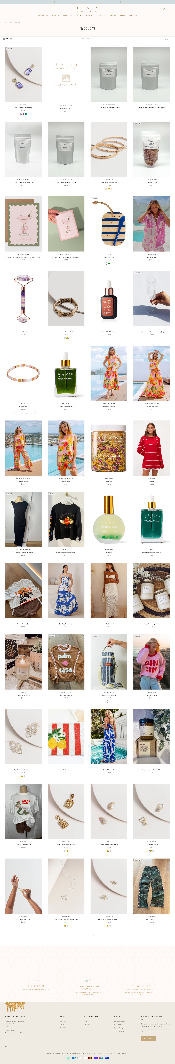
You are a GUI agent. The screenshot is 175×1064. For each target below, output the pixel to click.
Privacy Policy (118, 1024)
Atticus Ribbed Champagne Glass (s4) (152, 332)
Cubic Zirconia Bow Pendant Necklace (66, 919)
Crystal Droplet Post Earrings (109, 845)
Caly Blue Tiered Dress (66, 624)
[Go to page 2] (100, 935)
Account (87, 1024)
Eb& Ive (109, 254)
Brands (113, 16)
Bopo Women (66, 403)
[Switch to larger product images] (4, 39)
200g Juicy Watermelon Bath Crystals (23, 182)
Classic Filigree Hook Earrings (23, 770)
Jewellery (89, 16)
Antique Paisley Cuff (66, 332)
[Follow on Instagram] (6, 1047)
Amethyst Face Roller (23, 332)
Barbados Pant (23, 481)
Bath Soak (109, 481)
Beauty (79, 16)
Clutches (66, 770)
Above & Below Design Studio (120, 1053)
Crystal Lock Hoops (152, 845)
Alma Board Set (109, 257)
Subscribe (148, 1038)
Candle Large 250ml (23, 695)
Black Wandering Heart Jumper (66, 552)
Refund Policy (118, 1028)
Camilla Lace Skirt (109, 624)
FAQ (85, 1021)
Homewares (102, 16)
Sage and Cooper (152, 329)
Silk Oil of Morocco (109, 329)
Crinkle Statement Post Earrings (66, 845)
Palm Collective (152, 254)
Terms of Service (119, 1021)
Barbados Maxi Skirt (152, 407)
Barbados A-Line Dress (109, 407)
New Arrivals (43, 16)
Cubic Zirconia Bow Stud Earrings (109, 919)
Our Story (133, 16)
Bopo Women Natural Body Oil (151, 552)
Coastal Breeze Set (109, 770)
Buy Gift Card (64, 1028)
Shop (11, 23)
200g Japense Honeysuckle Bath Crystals (152, 108)
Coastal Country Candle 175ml (151, 770)
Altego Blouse (151, 257)
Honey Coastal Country (23, 329)
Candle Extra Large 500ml (152, 624)
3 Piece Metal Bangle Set (109, 182)
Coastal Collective (66, 105)
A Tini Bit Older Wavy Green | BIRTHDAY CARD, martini (23, 257)
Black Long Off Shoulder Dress (23, 552)
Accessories (68, 16)
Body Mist (109, 552)
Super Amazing (23, 105)
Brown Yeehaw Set (23, 624)
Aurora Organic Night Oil (66, 407)
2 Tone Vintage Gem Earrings (23, 108)
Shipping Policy (119, 1031)
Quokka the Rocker (23, 254)
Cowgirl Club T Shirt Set (23, 845)
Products (18, 23)
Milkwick (151, 621)
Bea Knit (151, 481)
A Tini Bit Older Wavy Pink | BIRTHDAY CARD (66, 257)
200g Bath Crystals (66, 108)
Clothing (55, 16)
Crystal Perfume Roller (23, 919)
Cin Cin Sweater (152, 695)
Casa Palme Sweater (66, 695)
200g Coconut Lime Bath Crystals (109, 108)
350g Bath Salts (152, 182)
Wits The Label (66, 621)
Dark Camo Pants (151, 919)
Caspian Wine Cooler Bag (109, 695)
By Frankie (66, 549)
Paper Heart (151, 478)
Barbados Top (66, 481)
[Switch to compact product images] (11, 39)
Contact (62, 1024)
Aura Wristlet (23, 407)
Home (6, 23)
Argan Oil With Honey (109, 332)
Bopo (151, 549)
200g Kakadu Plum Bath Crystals (66, 182)
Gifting (122, 16)
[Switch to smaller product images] (7, 39)
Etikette (151, 767)
